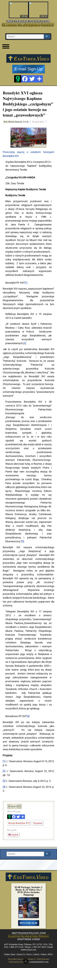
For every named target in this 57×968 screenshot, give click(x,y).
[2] (24, 343)
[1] (26, 282)
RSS (50, 954)
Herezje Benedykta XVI (19, 822)
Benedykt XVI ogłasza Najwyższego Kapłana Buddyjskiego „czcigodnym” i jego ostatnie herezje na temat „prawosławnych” (28, 104)
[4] (28, 716)
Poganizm (37, 822)
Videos (44, 954)
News (29, 954)
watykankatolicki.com (38, 962)
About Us (20, 954)
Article (36, 954)
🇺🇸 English (13, 834)
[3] (22, 541)
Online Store (9, 954)
